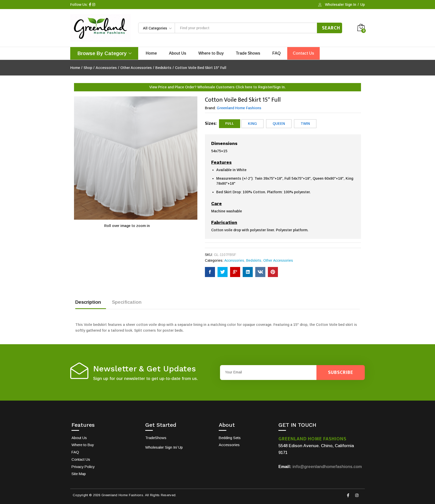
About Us (177, 53)
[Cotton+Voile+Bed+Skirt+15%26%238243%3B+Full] (223, 272)
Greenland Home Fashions (239, 108)
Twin (305, 124)
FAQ (276, 53)
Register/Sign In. (272, 87)
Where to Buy (211, 53)
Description (88, 302)
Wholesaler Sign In (340, 4)
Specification (126, 302)
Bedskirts (253, 260)
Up (362, 4)
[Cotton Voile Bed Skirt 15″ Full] (210, 272)
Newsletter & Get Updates (144, 368)
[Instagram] (356, 495)
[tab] (90, 304)
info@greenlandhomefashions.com (327, 466)
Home (151, 53)
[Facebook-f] (348, 495)
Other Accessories (278, 260)
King (252, 124)
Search (331, 28)
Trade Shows (248, 53)
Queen (279, 124)
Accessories (234, 260)
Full (229, 123)
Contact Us (303, 53)
